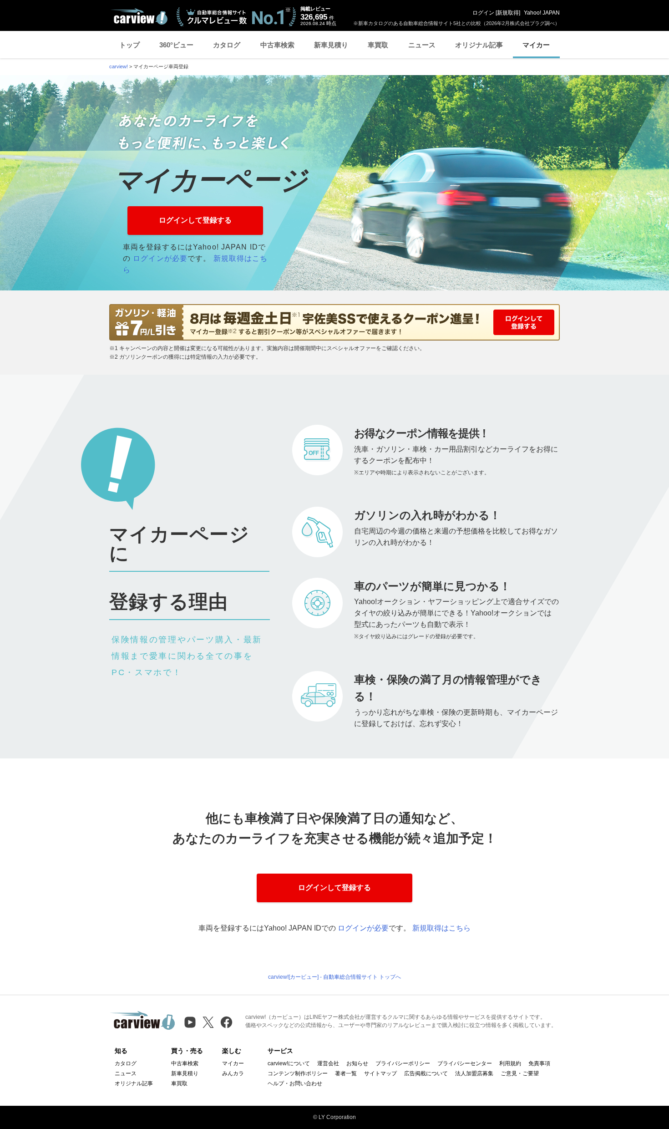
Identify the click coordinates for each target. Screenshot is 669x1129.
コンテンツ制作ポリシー (298, 1073)
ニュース (422, 45)
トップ (129, 45)
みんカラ (233, 1073)
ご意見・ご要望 (520, 1073)
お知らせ (357, 1063)
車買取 (378, 45)
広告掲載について (426, 1073)
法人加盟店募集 (474, 1073)
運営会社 (328, 1063)
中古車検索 (277, 45)
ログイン (483, 13)
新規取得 (508, 13)
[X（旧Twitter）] (208, 1022)
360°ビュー (176, 45)
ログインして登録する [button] (195, 220)
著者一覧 (346, 1073)
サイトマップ (380, 1073)
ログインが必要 (160, 258)
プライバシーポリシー (402, 1063)
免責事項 (539, 1063)
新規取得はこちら (441, 928)
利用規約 (510, 1063)
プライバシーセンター (464, 1063)
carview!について (289, 1063)
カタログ (226, 45)
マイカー (536, 45)
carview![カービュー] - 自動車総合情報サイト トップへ (334, 977)
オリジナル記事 (479, 45)
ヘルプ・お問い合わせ (295, 1083)
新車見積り (331, 45)
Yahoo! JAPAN (542, 13)
